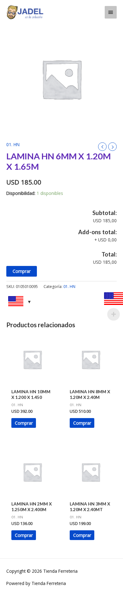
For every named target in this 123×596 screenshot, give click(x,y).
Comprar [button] (24, 423)
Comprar (22, 271)
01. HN (13, 144)
